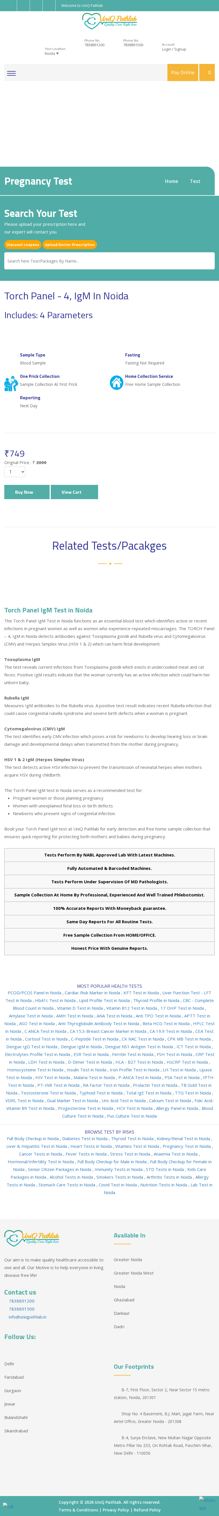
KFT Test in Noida (141, 992)
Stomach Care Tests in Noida (67, 1185)
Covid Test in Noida (118, 1185)
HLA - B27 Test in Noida (139, 1062)
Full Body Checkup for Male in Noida (112, 1161)
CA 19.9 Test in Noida (171, 1031)
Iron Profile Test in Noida (135, 1070)
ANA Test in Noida (115, 1016)
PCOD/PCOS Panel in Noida (35, 992)
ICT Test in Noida (194, 1046)
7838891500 (133, 44)
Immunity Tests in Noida (119, 1169)
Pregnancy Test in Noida (187, 1146)
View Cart (73, 492)
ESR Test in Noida (92, 1054)
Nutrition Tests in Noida (164, 1185)
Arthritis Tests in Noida (170, 1177)
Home (171, 181)
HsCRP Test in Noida (188, 1062)
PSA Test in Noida (183, 1077)
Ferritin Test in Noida (133, 1054)
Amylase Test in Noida (31, 1016)
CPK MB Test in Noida (189, 1039)
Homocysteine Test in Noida (35, 1070)
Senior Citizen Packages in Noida (60, 1169)
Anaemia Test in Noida (176, 1154)
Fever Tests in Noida (87, 1154)
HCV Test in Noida (135, 1108)
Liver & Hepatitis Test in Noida (37, 1146)
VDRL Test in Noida (25, 1100)
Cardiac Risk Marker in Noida (93, 992)
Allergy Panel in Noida (177, 1108)
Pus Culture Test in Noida (132, 1116)
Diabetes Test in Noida (85, 1138)
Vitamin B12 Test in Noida (132, 1008)
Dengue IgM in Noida (82, 1046)
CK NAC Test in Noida (143, 1039)
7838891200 (94, 44)
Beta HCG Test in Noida (167, 1023)
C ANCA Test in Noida (46, 1031)
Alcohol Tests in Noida (72, 1177)
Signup (180, 49)
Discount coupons (23, 244)
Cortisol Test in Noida (47, 1039)
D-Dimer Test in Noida (90, 1062)
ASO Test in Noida (37, 1023)
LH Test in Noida (180, 1070)
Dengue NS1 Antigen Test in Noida (139, 1046)
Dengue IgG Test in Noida (32, 1046)
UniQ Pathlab (108, 1502)
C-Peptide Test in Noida (95, 1039)
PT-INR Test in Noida (59, 1085)
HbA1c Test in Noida (56, 1000)
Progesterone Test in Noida (86, 1108)
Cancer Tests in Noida (41, 1154)
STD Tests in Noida (165, 1169)
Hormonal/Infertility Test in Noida (41, 1161)
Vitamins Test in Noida (137, 1146)
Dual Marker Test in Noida (73, 1100)
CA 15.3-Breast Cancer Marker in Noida (108, 1031)
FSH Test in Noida (175, 1054)
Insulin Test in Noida (87, 1070)
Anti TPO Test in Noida (159, 1016)
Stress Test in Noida (130, 1154)
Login (166, 49)
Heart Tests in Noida (91, 1146)
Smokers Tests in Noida (120, 1177)
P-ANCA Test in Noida (140, 1077)
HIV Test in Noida (53, 1077)
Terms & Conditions (78, 1510)
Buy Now (25, 492)
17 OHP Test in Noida (183, 1008)
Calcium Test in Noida (170, 1100)
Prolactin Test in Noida (156, 1085)
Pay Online (182, 72)
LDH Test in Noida (47, 1062)
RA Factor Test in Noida (107, 1085)
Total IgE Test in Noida (149, 1093)
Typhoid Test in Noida (101, 1093)
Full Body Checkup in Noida (33, 1138)
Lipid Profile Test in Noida (105, 1000)
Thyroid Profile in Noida (157, 1000)
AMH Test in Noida (75, 1016)
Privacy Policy (116, 1510)
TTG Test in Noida (193, 1093)
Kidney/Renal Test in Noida (184, 1138)
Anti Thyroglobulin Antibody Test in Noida (99, 1023)
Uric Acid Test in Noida (124, 1100)
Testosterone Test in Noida (49, 1093)
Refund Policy (147, 1510)
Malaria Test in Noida (95, 1077)
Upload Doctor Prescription (70, 244)
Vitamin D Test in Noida (80, 1008)
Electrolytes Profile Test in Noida (38, 1054)
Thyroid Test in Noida (133, 1138)
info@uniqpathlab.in (27, 1317)
